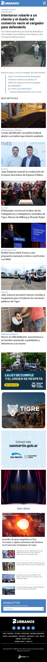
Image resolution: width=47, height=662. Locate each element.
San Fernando (13, 636)
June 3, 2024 (36, 92)
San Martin (30, 636)
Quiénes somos (20, 641)
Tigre (37, 636)
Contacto (29, 641)
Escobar (17, 633)
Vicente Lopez (26, 639)
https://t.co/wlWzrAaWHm (19, 76)
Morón (5, 636)
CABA (4, 633)
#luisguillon (35, 76)
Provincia (10, 633)
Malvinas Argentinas (37, 633)
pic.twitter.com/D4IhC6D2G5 (19, 89)
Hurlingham (25, 633)
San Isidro (22, 636)
